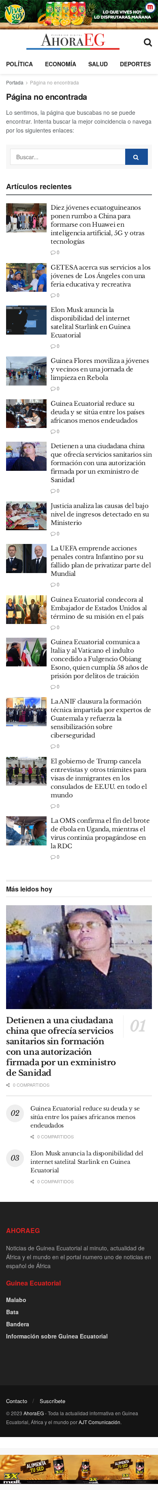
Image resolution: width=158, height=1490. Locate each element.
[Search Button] (148, 42)
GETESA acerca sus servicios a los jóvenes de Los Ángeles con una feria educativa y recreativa (101, 275)
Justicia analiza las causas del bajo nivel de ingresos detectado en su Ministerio (100, 514)
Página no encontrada (54, 82)
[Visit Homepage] (72, 42)
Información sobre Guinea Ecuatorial (57, 1336)
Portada (14, 82)
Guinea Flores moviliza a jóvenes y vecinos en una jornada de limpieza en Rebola (100, 369)
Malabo (16, 1300)
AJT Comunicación (99, 1421)
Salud (98, 64)
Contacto (16, 1401)
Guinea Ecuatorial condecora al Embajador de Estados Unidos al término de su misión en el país (99, 608)
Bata (12, 1312)
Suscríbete (52, 1401)
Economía (60, 64)
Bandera (17, 1324)
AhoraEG (33, 1413)
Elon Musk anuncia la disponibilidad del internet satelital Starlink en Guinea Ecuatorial (86, 1162)
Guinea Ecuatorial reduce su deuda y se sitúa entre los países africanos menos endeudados (98, 412)
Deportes (135, 64)
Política (19, 64)
